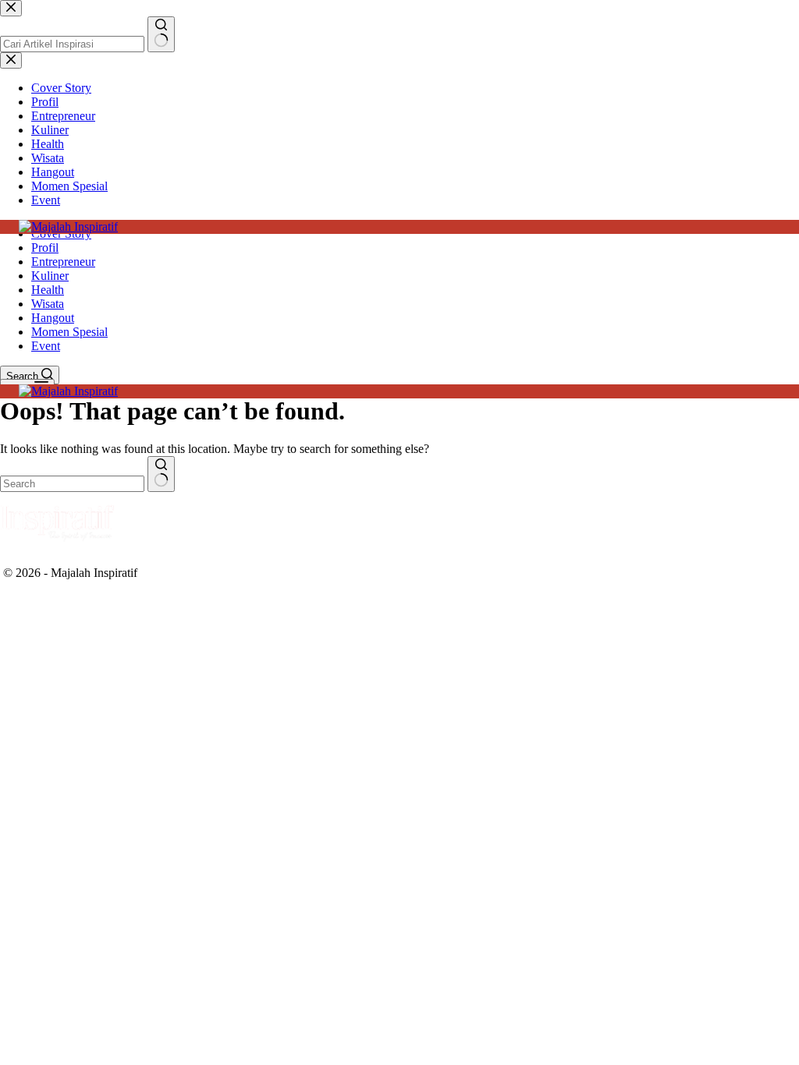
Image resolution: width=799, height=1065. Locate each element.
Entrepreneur (63, 261)
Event (45, 345)
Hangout (52, 317)
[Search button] (161, 474)
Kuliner (50, 275)
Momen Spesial (69, 331)
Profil (45, 247)
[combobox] (72, 484)
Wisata (47, 303)
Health (47, 289)
